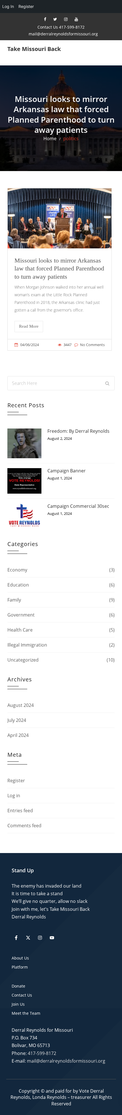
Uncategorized (23, 660)
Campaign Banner (66, 471)
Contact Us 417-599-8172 (61, 27)
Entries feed (20, 810)
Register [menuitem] (26, 6)
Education (18, 585)
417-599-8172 (42, 1053)
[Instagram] (66, 19)
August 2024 (20, 705)
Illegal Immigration (27, 645)
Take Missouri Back (34, 49)
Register (16, 780)
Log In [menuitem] (8, 6)
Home (49, 138)
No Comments (92, 344)
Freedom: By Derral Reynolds (78, 431)
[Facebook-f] (16, 937)
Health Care (20, 630)
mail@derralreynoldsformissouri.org (63, 34)
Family (14, 600)
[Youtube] (76, 19)
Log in (13, 795)
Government (21, 615)
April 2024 (18, 735)
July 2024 (16, 720)
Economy (17, 570)
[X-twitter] (28, 937)
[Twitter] (55, 19)
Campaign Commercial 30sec (78, 506)
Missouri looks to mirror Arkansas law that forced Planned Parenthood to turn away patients (59, 268)
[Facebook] (45, 19)
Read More (29, 326)
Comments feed (24, 825)
